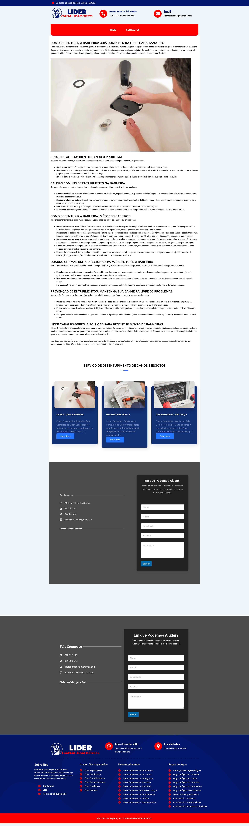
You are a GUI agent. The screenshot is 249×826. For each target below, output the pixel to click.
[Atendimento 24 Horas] (103, 14)
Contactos (133, 29)
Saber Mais (65, 436)
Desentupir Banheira (70, 414)
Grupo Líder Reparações (94, 764)
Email (167, 11)
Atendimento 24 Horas (123, 11)
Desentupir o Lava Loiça (171, 414)
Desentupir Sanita (118, 414)
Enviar (146, 563)
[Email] (158, 14)
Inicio (113, 29)
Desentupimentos (129, 764)
